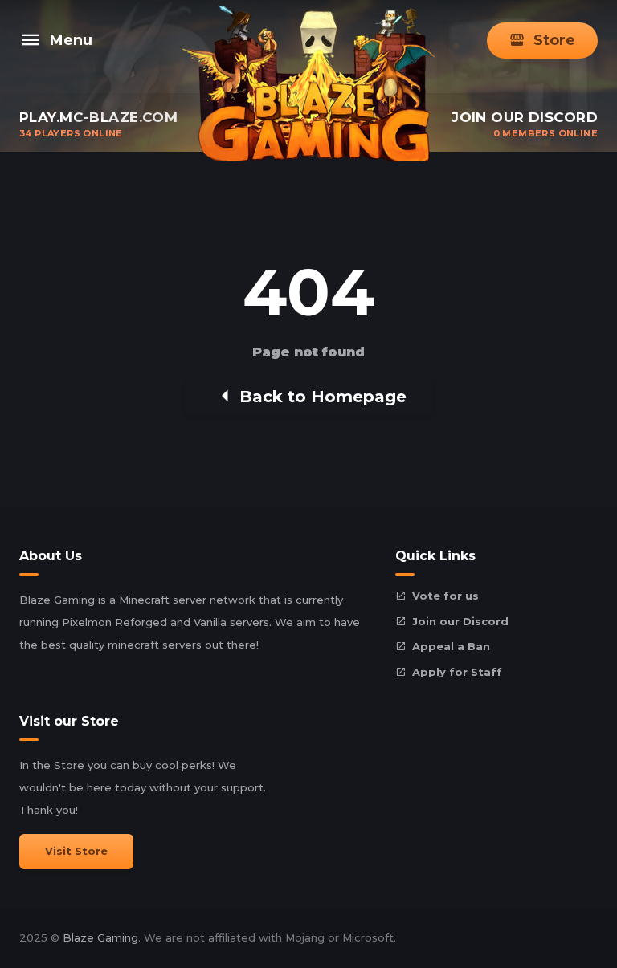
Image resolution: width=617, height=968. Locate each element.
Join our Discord (460, 621)
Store (554, 40)
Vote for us (445, 595)
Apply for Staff (457, 671)
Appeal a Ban (451, 646)
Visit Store (76, 850)
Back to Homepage (323, 396)
